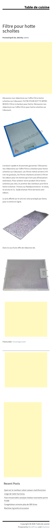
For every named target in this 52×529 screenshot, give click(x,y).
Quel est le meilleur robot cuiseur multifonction (25, 490)
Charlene (45, 527)
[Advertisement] (26, 68)
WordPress (33, 527)
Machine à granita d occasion (16, 508)
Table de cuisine (36, 7)
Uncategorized (19, 341)
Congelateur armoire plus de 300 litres (20, 504)
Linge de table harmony (14, 494)
